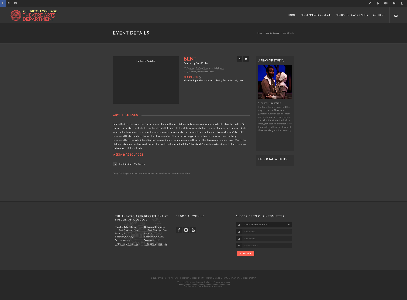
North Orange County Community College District (231, 278)
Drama (220, 68)
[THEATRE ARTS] (387, 3)
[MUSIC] (379, 3)
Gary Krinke (202, 63)
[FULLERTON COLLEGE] (403, 3)
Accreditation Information (210, 286)
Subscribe (246, 253)
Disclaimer (189, 286)
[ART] (371, 3)
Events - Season (272, 33)
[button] (267, 224)
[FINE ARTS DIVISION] (395, 3)
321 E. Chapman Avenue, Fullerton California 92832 (204, 282)
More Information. (181, 173)
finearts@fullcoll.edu (156, 244)
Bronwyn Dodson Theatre (198, 68)
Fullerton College (188, 278)
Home (259, 33)
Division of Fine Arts (168, 278)
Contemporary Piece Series (201, 72)
